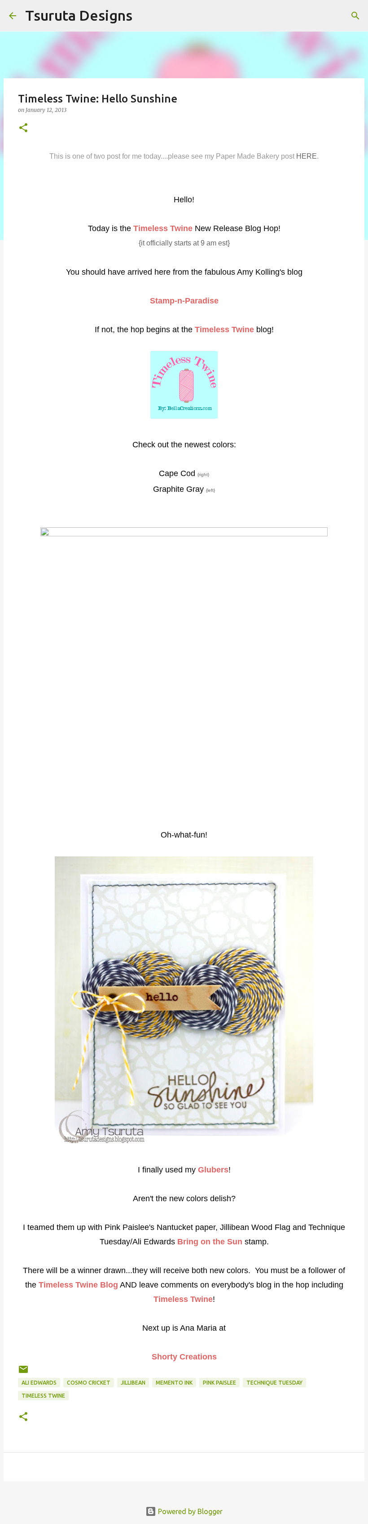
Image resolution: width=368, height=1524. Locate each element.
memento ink (174, 1383)
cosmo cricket (88, 1383)
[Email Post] (23, 1373)
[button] (23, 128)
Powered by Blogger (189, 1511)
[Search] (145, 16)
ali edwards (39, 1383)
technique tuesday (274, 1383)
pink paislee (219, 1383)
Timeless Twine (43, 1396)
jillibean (133, 1383)
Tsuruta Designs (78, 15)
